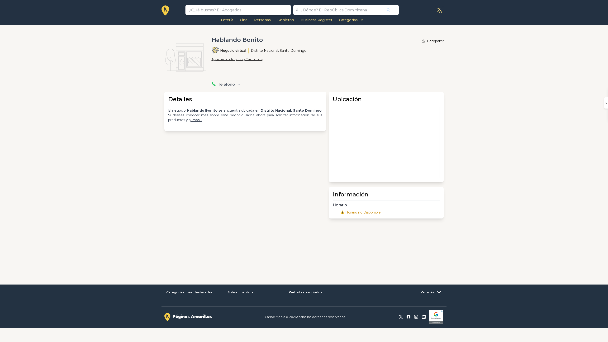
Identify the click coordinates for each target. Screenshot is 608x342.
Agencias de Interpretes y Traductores (237, 59)
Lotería (227, 20)
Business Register (316, 20)
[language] (439, 10)
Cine (243, 20)
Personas (262, 20)
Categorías (348, 20)
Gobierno (285, 20)
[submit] (390, 10)
